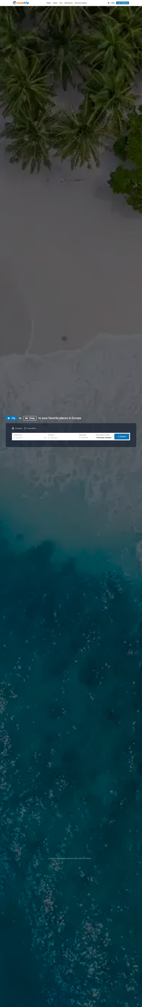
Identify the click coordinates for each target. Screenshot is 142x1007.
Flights (48, 3)
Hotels (55, 3)
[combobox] (27, 436)
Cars (61, 3)
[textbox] (27, 436)
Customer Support (81, 3)
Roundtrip (31, 428)
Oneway (18, 428)
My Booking (69, 3)
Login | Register (122, 3)
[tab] (11, 418)
